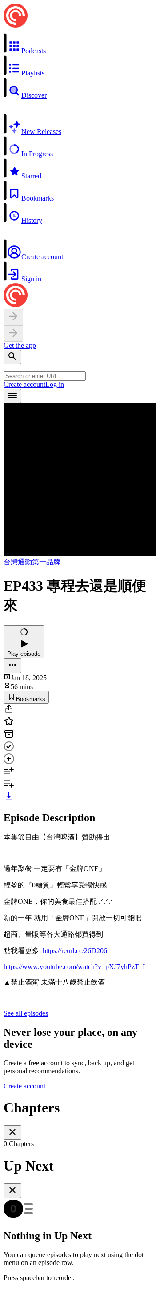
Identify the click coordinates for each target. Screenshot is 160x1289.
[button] (80, 44)
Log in (54, 384)
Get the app (20, 345)
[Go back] (13, 317)
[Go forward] (13, 333)
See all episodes (26, 1013)
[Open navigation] (12, 396)
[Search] (12, 357)
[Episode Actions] (12, 665)
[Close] (12, 1132)
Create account (24, 384)
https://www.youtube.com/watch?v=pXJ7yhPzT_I (74, 966)
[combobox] (45, 376)
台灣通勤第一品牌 (32, 562)
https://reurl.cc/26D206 (75, 950)
